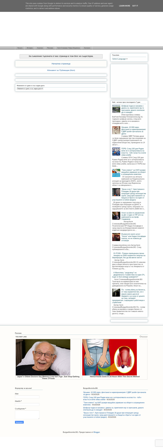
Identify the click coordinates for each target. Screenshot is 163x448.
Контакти (87, 48)
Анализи (40, 48)
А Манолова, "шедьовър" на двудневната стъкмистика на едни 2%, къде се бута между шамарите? (128, 275)
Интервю (30, 48)
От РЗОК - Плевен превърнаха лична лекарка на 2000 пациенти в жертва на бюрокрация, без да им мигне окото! (128, 255)
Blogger (97, 432)
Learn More (124, 6)
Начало (19, 48)
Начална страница (61, 63)
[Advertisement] (81, 29)
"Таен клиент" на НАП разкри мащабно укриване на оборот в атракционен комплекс (133, 172)
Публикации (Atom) (67, 70)
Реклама (50, 48)
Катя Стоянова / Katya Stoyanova (68, 48)
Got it (135, 6)
